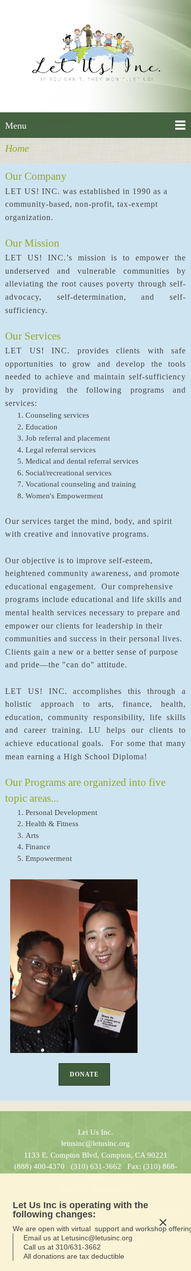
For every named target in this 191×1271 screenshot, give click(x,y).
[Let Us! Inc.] (95, 56)
